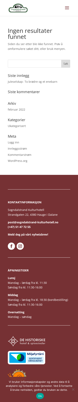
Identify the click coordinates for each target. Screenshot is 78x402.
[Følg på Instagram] (20, 246)
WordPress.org (17, 161)
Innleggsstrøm (17, 148)
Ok (40, 396)
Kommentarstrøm (19, 155)
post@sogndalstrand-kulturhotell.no (33, 222)
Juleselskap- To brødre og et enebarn (32, 82)
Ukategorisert (17, 126)
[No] (73, 389)
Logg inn (13, 142)
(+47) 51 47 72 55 (19, 227)
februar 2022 (16, 109)
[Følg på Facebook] (11, 246)
